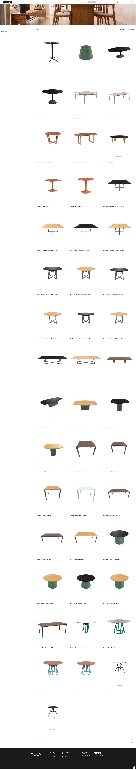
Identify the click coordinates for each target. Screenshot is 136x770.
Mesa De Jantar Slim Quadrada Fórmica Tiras (78, 471)
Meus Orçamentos (66, 752)
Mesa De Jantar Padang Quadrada (43, 206)
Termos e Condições (54, 755)
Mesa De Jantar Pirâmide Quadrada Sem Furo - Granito (80, 250)
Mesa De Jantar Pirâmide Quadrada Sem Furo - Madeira (113, 250)
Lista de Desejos (65, 753)
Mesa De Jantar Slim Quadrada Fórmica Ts (111, 471)
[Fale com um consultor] (134, 767)
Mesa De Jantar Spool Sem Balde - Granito (78, 603)
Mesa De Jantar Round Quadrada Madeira (44, 471)
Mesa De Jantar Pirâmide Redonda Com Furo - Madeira (47, 338)
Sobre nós (52, 752)
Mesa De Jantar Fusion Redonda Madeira (44, 162)
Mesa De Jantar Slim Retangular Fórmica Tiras (111, 515)
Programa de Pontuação (67, 755)
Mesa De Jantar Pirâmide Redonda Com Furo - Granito (113, 294)
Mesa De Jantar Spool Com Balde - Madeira (45, 603)
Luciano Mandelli (4, 31)
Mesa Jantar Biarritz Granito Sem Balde (110, 647)
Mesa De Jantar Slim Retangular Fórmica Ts (44, 559)
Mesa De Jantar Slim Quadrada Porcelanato (78, 515)
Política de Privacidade (54, 753)
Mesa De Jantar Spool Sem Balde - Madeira (111, 603)
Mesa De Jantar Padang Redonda (76, 206)
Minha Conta (52, 756)
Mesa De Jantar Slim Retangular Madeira (77, 559)
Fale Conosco (65, 756)
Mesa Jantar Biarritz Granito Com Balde (77, 647)
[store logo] (7, 2)
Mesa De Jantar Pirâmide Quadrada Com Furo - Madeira (47, 250)
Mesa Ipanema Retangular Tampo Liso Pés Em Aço (46, 647)
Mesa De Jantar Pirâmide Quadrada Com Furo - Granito (113, 206)
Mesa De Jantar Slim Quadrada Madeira (44, 515)
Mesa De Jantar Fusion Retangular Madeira (78, 162)
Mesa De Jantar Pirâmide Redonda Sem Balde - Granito (80, 338)
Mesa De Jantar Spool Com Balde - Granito (111, 559)
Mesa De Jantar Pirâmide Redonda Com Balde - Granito (47, 294)
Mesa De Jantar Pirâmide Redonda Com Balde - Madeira (80, 294)
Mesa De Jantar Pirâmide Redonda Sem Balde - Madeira (113, 338)
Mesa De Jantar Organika (108, 162)
